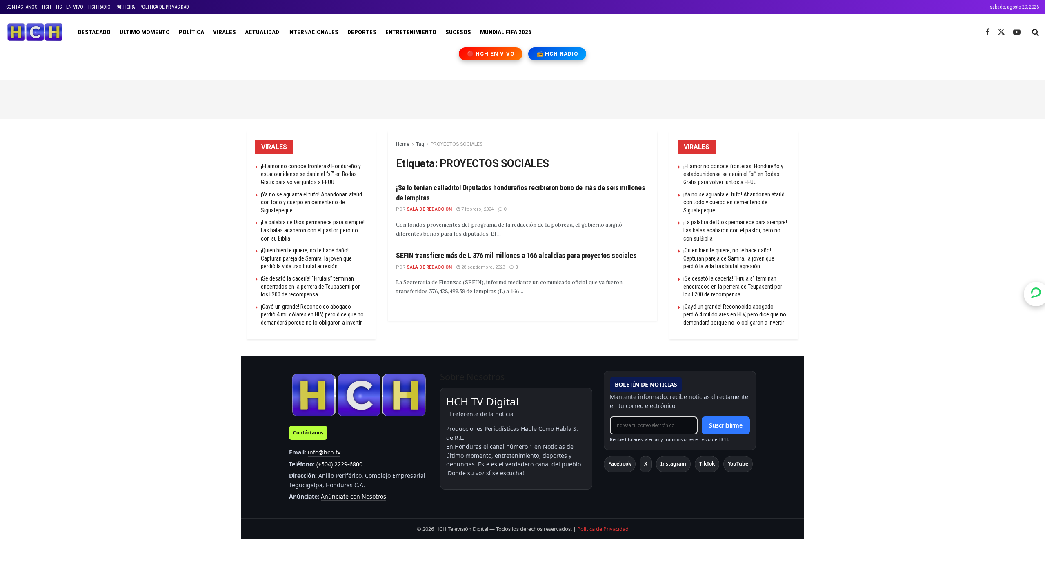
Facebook (619, 463)
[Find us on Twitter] (1001, 32)
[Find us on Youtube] (1017, 32)
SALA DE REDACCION (429, 209)
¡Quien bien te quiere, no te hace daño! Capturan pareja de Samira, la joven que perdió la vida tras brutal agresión (306, 258)
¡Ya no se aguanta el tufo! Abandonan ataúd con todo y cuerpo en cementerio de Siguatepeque (311, 202)
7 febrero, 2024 (477, 209)
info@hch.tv (324, 452)
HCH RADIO (99, 7)
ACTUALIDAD (262, 32)
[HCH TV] (359, 395)
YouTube (738, 463)
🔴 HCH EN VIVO (491, 54)
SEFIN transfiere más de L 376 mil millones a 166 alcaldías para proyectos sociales (516, 255)
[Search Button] (1035, 32)
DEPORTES (361, 32)
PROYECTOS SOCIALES (456, 144)
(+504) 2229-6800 (339, 464)
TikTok (707, 463)
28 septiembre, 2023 (482, 267)
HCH (46, 7)
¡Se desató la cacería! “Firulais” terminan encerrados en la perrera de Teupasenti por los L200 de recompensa (310, 286)
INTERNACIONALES (313, 32)
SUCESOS (458, 32)
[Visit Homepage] (35, 32)
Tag (420, 144)
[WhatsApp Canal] (1036, 294)
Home (402, 144)
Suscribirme (726, 425)
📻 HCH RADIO (557, 54)
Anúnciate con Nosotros (353, 496)
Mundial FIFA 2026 (505, 32)
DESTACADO (94, 32)
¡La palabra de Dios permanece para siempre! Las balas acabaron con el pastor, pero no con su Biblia (313, 230)
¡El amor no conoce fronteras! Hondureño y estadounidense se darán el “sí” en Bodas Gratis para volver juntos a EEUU (311, 174)
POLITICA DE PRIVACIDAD (164, 7)
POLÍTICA (191, 32)
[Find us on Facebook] (987, 32)
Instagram (673, 463)
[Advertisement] (522, 98)
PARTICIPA (125, 7)
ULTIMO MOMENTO (145, 32)
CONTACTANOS (21, 7)
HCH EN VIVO (69, 7)
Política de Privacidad (603, 528)
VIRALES (224, 32)
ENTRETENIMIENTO (410, 32)
